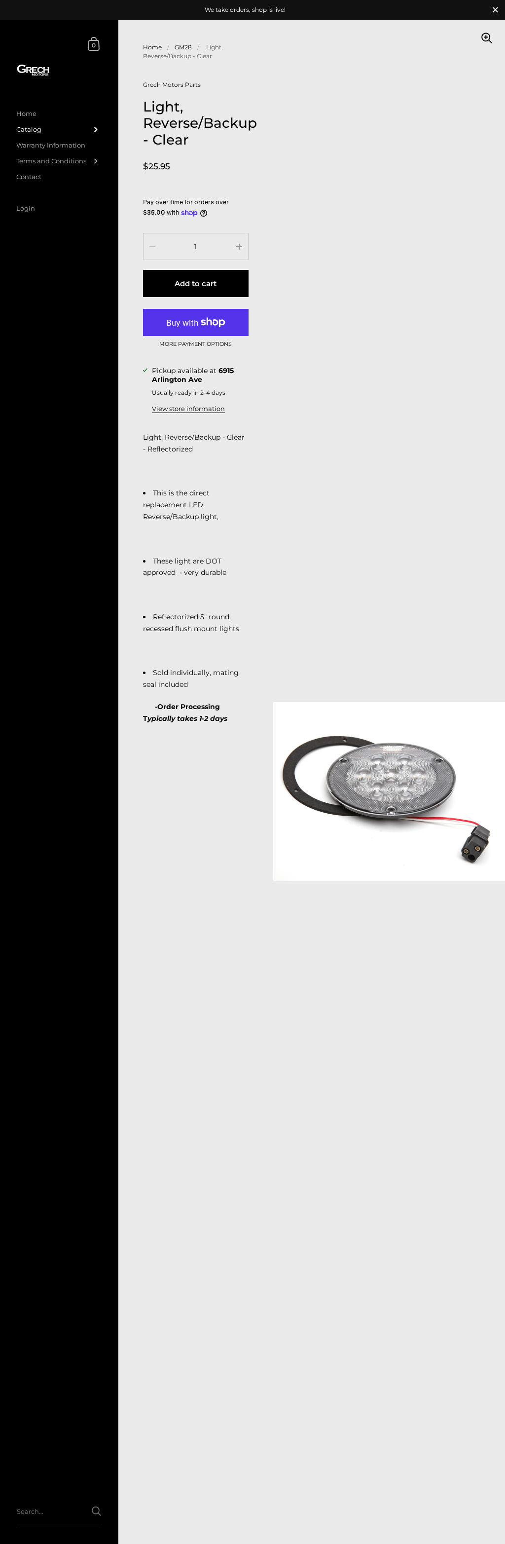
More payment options (195, 344)
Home (152, 47)
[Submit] (96, 1511)
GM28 (183, 47)
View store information (188, 409)
